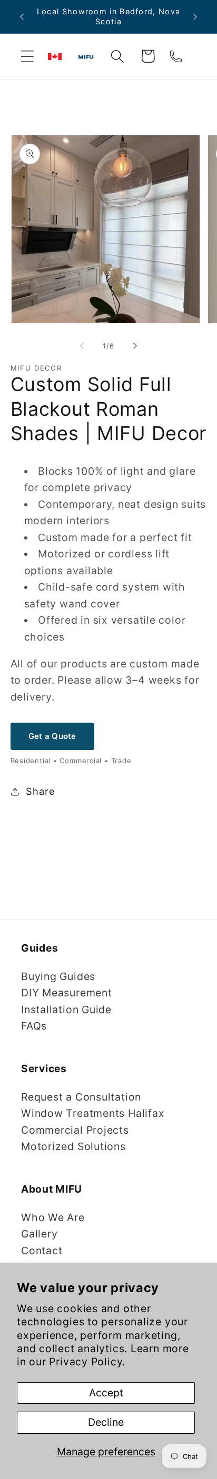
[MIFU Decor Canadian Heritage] (55, 56)
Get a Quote (52, 736)
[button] (27, 56)
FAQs (34, 1026)
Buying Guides (58, 976)
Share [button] (40, 791)
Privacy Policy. (87, 1361)
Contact (41, 1250)
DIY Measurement (66, 992)
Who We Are (53, 1217)
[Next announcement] (195, 16)
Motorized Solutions (73, 1146)
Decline (106, 1422)
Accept (106, 1392)
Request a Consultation (81, 1097)
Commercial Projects (75, 1130)
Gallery (39, 1233)
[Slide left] (81, 345)
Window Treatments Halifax (93, 1113)
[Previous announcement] (22, 16)
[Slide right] (135, 345)
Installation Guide (66, 1009)
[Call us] (176, 56)
